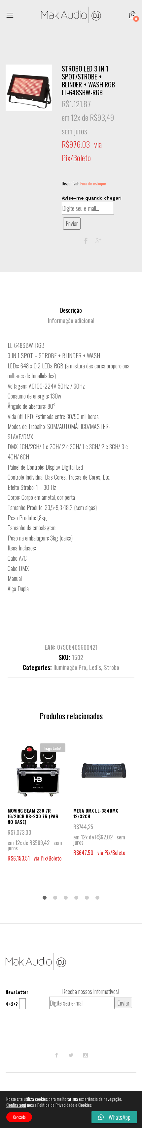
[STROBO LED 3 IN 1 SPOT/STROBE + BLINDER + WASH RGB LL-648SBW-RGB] (86, 240)
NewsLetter (17, 991)
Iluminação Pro (69, 667)
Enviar (72, 223)
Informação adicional (71, 320)
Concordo (19, 1117)
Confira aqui (16, 1105)
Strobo (111, 667)
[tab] (71, 310)
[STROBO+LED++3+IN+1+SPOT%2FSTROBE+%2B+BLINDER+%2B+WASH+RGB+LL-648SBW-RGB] (98, 240)
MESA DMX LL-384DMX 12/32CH (95, 813)
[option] (29, 88)
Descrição (71, 310)
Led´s (95, 667)
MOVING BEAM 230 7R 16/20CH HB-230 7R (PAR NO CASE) (33, 816)
